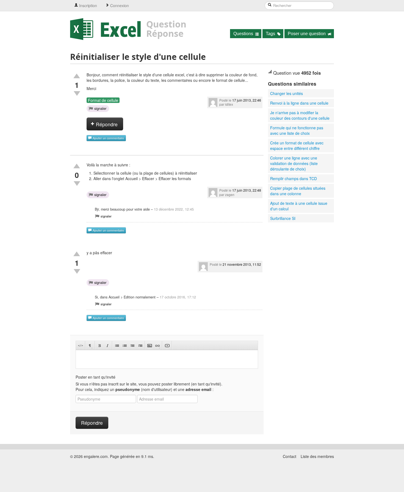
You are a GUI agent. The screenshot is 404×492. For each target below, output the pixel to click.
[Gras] (99, 345)
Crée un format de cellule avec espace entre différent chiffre (296, 145)
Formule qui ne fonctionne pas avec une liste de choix (296, 130)
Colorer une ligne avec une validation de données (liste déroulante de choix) (294, 163)
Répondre (106, 124)
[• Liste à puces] (117, 345)
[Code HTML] (80, 345)
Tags (271, 33)
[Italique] (107, 345)
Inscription (87, 5)
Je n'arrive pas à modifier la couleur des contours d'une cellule (300, 115)
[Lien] (157, 345)
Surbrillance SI (282, 218)
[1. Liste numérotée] (124, 345)
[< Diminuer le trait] (132, 345)
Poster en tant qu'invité (95, 377)
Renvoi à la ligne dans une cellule (299, 103)
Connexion (119, 5)
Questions (243, 33)
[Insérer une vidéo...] (167, 345)
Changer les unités (286, 93)
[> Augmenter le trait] (140, 345)
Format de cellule (103, 100)
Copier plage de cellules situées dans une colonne (297, 190)
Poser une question (307, 33)
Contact (289, 456)
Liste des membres (317, 456)
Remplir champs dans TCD (293, 178)
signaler (100, 108)
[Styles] (90, 345)
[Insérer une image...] (149, 345)
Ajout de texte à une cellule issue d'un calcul (298, 205)
